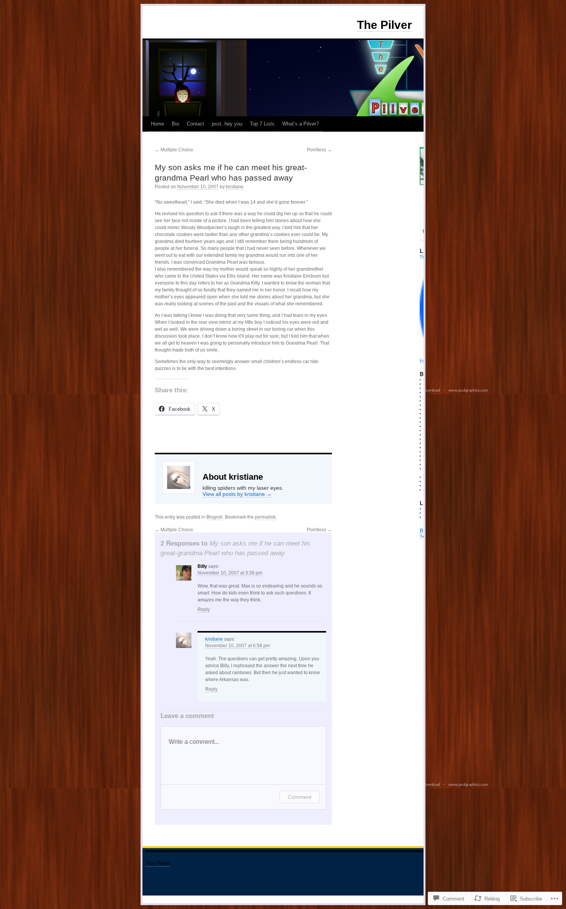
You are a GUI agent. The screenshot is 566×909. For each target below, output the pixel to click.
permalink (265, 517)
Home (157, 124)
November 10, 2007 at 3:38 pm (230, 573)
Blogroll (214, 517)
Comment (299, 797)
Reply (204, 609)
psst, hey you (227, 124)
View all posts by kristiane (237, 494)
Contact (195, 124)
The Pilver (384, 24)
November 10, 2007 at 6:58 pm (237, 645)
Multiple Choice (174, 149)
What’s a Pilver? (300, 124)
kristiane (235, 186)
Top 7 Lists (262, 124)
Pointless (319, 149)
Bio (175, 124)
